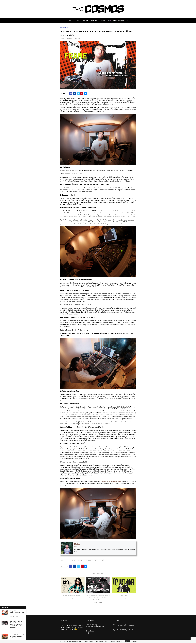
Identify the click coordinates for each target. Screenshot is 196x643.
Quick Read (76, 20)
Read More (134, 641)
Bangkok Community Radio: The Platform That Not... (17, 612)
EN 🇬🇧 (109, 20)
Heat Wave (94, 20)
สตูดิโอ (96, 560)
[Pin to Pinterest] (81, 93)
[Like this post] (71, 93)
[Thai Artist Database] (119, 20)
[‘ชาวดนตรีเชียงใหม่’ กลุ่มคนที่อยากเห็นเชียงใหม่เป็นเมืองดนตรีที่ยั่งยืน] (5, 636)
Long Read (85, 20)
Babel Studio (64, 560)
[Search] (128, 20)
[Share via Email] (85, 93)
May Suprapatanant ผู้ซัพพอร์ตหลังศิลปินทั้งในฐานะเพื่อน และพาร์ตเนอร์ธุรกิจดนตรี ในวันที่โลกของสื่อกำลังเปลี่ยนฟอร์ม (98, 598)
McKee (62, 38)
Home (70, 20)
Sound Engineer (88, 560)
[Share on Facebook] (74, 93)
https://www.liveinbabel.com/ (112, 482)
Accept (127, 641)
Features (102, 20)
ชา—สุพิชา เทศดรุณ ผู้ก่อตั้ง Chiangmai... (72, 596)
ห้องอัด (101, 560)
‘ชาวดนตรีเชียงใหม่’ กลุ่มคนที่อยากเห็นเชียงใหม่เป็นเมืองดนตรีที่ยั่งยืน (17, 636)
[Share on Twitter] (78, 93)
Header (80, 560)
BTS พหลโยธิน (72, 560)
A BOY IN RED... (123, 596)
